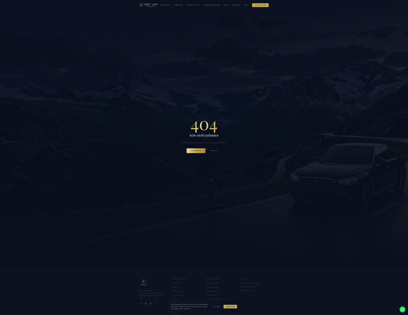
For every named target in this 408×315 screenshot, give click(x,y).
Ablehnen (216, 306)
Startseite (166, 5)
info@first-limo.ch (248, 290)
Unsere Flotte (193, 5)
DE (247, 5)
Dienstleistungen (212, 5)
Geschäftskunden (212, 291)
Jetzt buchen (260, 5)
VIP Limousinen (211, 295)
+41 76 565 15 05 (248, 287)
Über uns (179, 5)
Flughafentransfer (212, 283)
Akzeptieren (230, 306)
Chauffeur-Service (212, 287)
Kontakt (236, 5)
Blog (226, 5)
